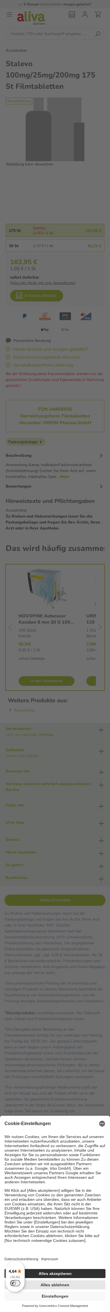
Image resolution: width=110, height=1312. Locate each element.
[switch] (15, 1283)
